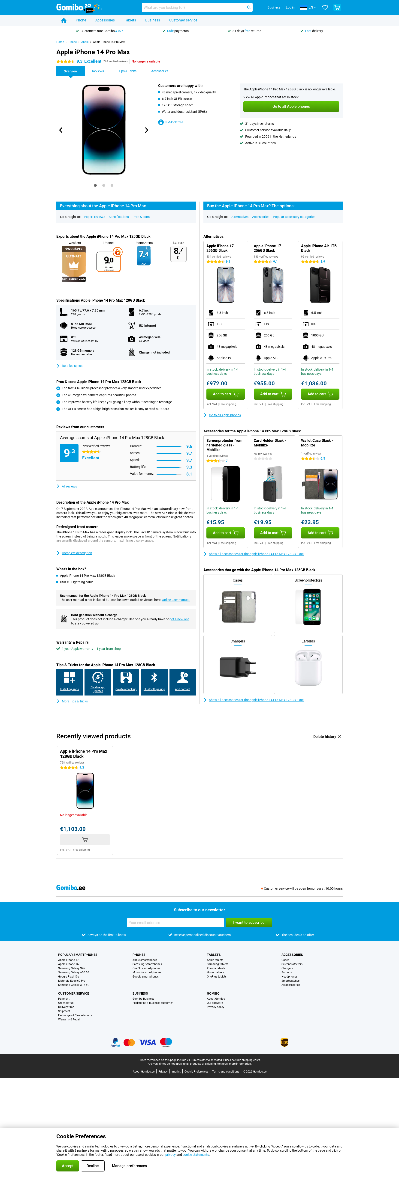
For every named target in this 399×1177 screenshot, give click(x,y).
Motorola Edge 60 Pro (71, 980)
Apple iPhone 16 (68, 964)
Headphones (289, 976)
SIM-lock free (174, 122)
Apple (84, 42)
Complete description (77, 553)
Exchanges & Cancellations (75, 1015)
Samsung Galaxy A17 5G (73, 985)
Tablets (130, 20)
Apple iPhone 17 (68, 960)
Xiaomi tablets (216, 968)
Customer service (183, 20)
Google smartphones (146, 976)
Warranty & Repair (69, 1019)
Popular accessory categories (294, 217)
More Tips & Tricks (75, 701)
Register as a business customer (153, 1003)
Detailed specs (72, 366)
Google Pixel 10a (68, 976)
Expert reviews (94, 217)
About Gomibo (216, 998)
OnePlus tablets (217, 976)
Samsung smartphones (147, 964)
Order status (65, 1003)
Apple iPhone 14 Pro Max (109, 42)
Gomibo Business (143, 998)
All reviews (69, 486)
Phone (81, 20)
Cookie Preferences (196, 1071)
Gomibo (213, 993)
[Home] (63, 20)
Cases (285, 960)
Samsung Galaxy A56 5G (73, 972)
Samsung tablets (217, 964)
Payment (64, 998)
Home (60, 42)
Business (152, 20)
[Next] (146, 130)
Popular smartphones (77, 955)
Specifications (119, 217)
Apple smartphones (145, 960)
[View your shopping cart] (337, 7)
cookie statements (196, 1154)
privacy (170, 1154)
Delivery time (66, 1007)
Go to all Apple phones (225, 415)
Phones (139, 955)
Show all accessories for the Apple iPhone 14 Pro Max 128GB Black (256, 554)
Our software (215, 1003)
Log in (290, 7)
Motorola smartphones (147, 972)
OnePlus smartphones (146, 968)
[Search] (249, 7)
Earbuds (286, 972)
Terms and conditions (225, 1071)
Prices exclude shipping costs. (242, 1060)
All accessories (290, 985)
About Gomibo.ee (143, 1071)
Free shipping (227, 404)
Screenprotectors (291, 964)
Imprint (176, 1071)
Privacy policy (215, 1007)
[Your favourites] (325, 7)
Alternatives (239, 217)
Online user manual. (176, 600)
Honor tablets (215, 972)
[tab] (95, 185)
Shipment (64, 1011)
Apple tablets (215, 960)
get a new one (179, 619)
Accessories (105, 20)
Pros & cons (141, 217)
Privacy (163, 1071)
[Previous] (61, 130)
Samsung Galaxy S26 (71, 968)
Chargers (287, 968)
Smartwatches (290, 980)
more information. (240, 1063)
